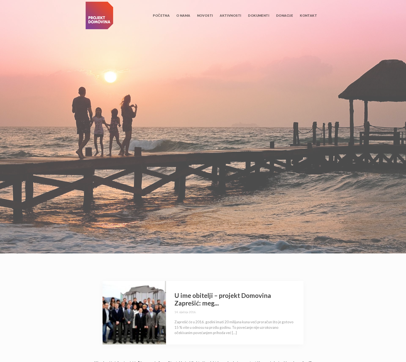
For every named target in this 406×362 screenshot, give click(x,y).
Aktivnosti (230, 15)
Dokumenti (258, 15)
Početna (161, 15)
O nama (183, 15)
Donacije (284, 15)
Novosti (205, 15)
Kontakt (308, 15)
